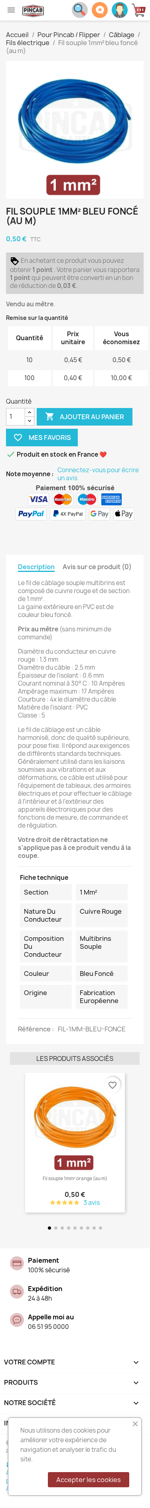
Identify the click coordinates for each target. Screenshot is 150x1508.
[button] (18, 1143)
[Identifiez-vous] (120, 9)
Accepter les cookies (88, 1479)
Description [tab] (36, 567)
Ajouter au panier (84, 416)
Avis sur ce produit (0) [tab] (97, 567)
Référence (35, 1029)
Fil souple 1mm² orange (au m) (75, 1178)
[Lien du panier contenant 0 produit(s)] (141, 10)
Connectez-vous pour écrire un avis (98, 474)
